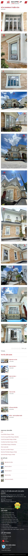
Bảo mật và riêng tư (6, 550)
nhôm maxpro (16, 529)
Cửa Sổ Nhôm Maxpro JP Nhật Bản (8, 444)
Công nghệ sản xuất (6, 536)
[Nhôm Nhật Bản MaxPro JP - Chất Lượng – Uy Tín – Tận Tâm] (14, 2)
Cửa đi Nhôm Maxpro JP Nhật (7, 434)
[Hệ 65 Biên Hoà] (14, 22)
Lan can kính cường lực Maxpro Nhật (10, 519)
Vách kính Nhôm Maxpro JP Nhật (8, 454)
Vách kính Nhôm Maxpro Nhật (8, 516)
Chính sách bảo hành (6, 547)
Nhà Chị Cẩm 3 (8, 466)
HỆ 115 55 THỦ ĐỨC (9, 479)
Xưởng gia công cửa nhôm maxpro (9, 527)
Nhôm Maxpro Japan (6, 526)
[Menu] (2, 2)
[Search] (25, 2)
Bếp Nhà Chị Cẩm (9, 462)
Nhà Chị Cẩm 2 (8, 470)
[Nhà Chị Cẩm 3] (4, 372)
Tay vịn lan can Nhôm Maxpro (7, 449)
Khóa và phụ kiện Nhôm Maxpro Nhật (10, 521)
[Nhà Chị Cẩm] (4, 403)
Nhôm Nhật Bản (5, 524)
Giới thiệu (4, 534)
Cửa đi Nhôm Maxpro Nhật (8, 512)
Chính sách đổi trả (6, 548)
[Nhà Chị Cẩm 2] (4, 388)
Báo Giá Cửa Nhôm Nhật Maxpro (9, 522)
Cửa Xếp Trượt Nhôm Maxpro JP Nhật (9, 442)
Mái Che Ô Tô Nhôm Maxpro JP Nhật (9, 452)
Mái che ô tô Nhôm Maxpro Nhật (9, 517)
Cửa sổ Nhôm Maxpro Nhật (8, 514)
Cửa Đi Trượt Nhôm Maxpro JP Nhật (8, 439)
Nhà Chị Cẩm (8, 475)
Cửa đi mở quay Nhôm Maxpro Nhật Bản (10, 437)
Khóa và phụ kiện (4, 447)
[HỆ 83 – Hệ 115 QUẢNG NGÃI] (4, 420)
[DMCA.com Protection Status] (17, 508)
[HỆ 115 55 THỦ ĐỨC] (4, 412)
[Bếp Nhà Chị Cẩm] (4, 362)
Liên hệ (3, 543)
